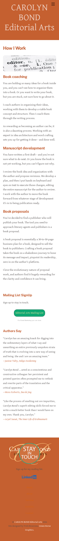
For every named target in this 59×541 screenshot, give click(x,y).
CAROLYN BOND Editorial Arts (28, 522)
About (29, 493)
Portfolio (29, 506)
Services (30, 500)
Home (29, 487)
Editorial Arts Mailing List (29, 312)
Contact (29, 513)
